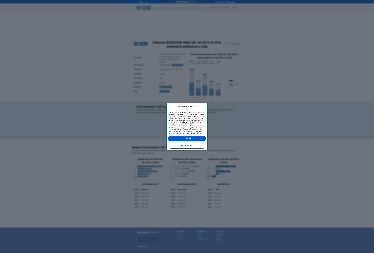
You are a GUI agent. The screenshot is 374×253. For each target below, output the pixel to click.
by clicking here (188, 124)
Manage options (187, 145)
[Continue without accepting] (187, 109)
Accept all (187, 139)
